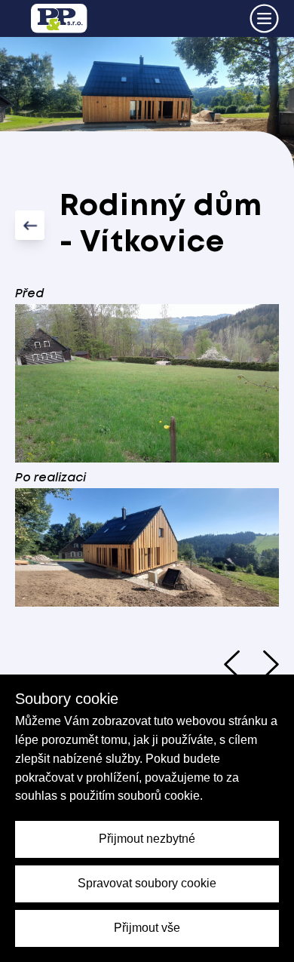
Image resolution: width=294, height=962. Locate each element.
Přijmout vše (147, 927)
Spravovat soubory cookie (147, 883)
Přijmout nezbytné (147, 838)
